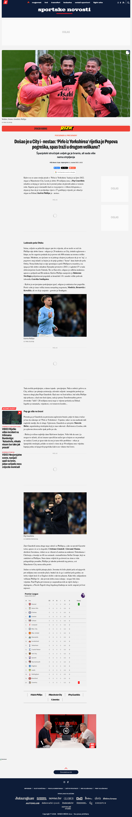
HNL (46, 2)
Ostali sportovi (82, 2)
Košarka (67, 2)
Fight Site (98, 2)
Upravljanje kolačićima (66, 793)
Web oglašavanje (87, 788)
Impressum (27, 788)
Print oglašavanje (101, 788)
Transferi (55, 2)
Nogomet (36, 2)
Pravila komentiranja (55, 788)
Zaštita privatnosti (71, 788)
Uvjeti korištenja (40, 788)
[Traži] (128, 2)
